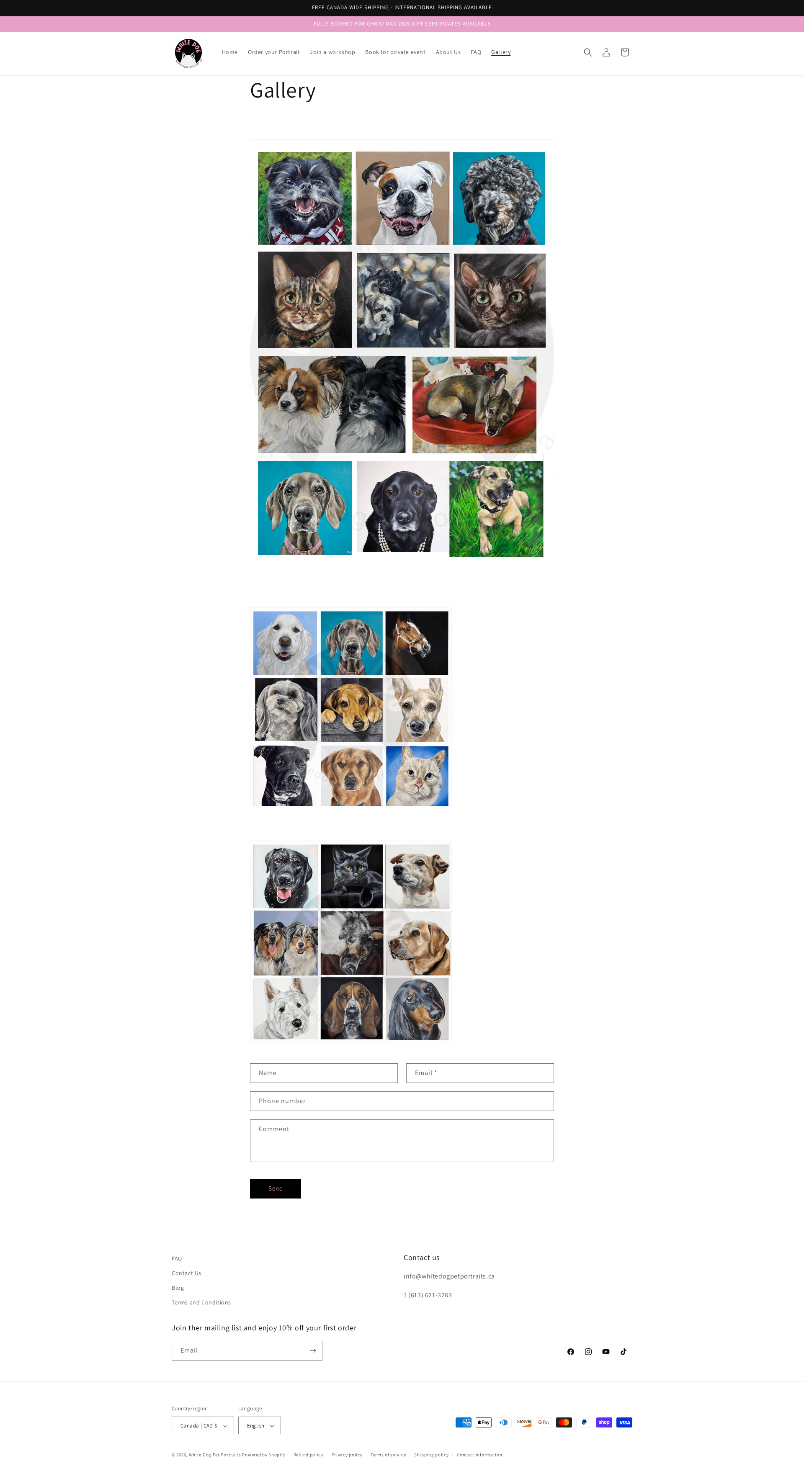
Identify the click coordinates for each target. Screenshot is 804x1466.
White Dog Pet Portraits (215, 1455)
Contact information (479, 1455)
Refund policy (308, 1455)
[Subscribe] (313, 1351)
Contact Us (186, 1273)
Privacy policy (347, 1455)
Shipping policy (431, 1455)
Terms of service (388, 1455)
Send (275, 1188)
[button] (588, 52)
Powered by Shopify (263, 1455)
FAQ (177, 1258)
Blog (178, 1287)
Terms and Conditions (201, 1303)
